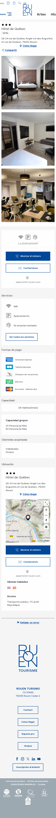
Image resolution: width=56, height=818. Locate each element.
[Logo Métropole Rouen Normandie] (6, 793)
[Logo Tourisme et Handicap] (44, 793)
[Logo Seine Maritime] (18, 793)
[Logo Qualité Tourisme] (30, 793)
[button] (20, 3)
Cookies (41, 784)
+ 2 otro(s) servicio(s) (28, 243)
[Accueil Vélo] (28, 801)
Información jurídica (15, 781)
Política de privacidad (37, 781)
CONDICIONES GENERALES (23, 784)
